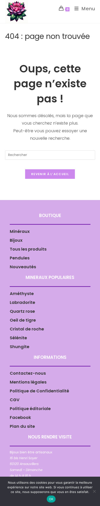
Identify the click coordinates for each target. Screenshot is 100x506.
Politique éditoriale (30, 408)
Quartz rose (22, 311)
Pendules (20, 258)
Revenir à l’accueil (50, 174)
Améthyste (22, 293)
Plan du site (22, 426)
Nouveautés (23, 267)
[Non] (94, 491)
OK (51, 499)
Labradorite (22, 302)
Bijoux (16, 240)
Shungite (19, 347)
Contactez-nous (28, 373)
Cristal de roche (27, 329)
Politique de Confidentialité (39, 391)
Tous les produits (28, 249)
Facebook (20, 417)
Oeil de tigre (23, 320)
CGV (15, 400)
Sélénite (18, 338)
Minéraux (20, 231)
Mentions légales (28, 382)
